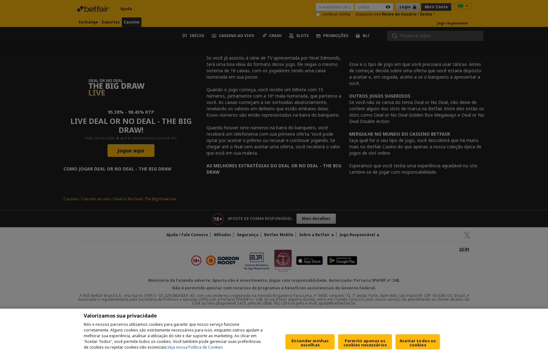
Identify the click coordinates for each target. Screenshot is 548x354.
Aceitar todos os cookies (418, 343)
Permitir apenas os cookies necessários (365, 343)
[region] (274, 331)
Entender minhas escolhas (310, 343)
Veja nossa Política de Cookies (195, 347)
